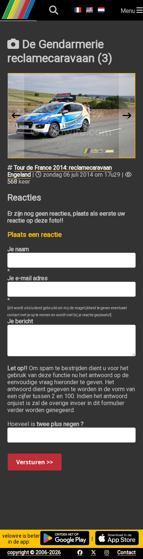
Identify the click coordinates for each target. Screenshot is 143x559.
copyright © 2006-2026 (34, 552)
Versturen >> (34, 462)
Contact (126, 552)
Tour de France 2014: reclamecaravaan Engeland (59, 171)
